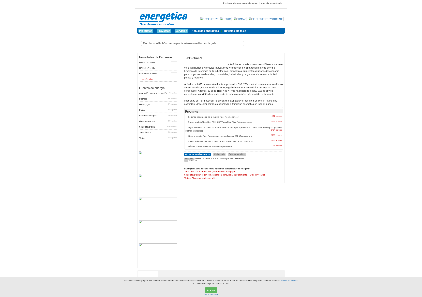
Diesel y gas (158, 104)
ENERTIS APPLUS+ (148, 74)
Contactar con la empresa (197, 154)
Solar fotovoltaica (158, 127)
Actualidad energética (205, 31)
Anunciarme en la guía (271, 3)
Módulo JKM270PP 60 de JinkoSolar (210, 147)
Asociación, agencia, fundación (158, 93)
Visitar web (219, 154)
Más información (211, 294)
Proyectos (163, 31)
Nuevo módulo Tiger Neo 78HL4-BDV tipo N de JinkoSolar (220, 122)
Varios (158, 138)
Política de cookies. (289, 280)
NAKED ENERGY (147, 62)
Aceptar (211, 290)
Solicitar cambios (237, 154)
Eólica (158, 110)
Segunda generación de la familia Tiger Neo (213, 117)
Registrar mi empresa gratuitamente (240, 3)
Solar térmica (158, 132)
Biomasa (158, 99)
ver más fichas (147, 79)
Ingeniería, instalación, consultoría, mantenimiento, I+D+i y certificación (233, 175)
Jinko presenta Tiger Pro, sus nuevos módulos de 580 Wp (220, 136)
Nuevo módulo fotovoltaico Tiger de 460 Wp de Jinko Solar (220, 141)
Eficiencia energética (158, 116)
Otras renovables (158, 121)
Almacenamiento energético (204, 178)
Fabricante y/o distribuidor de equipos (219, 171)
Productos (145, 31)
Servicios (181, 31)
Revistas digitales (235, 31)
